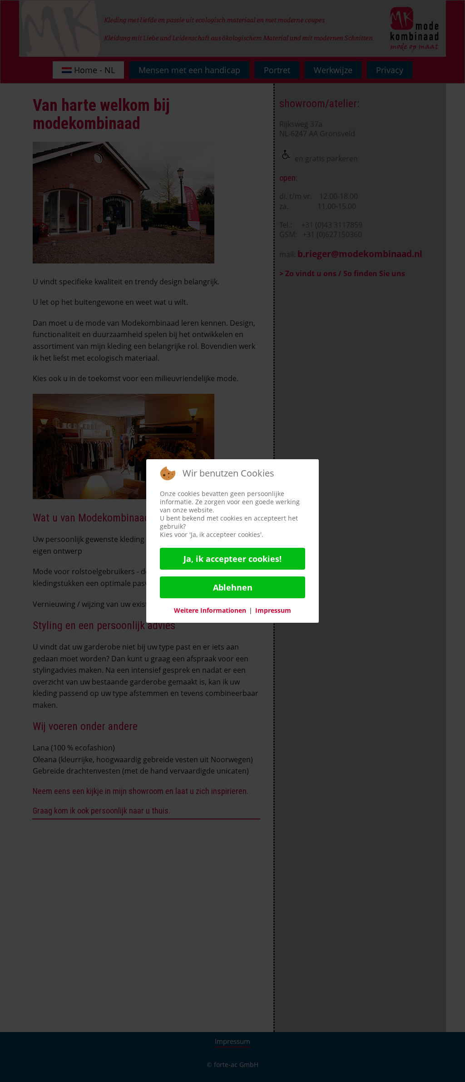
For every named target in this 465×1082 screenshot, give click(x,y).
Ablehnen (232, 587)
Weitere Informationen (210, 610)
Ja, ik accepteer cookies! (232, 558)
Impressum (273, 610)
